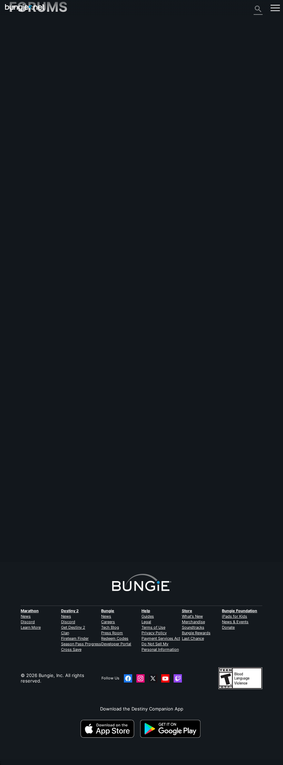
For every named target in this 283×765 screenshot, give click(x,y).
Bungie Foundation (239, 610)
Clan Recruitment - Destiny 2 (44, 130)
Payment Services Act (161, 638)
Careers (108, 621)
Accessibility (26, 86)
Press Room (112, 632)
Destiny (24, 8)
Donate (228, 627)
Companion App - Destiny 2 (42, 124)
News (26, 616)
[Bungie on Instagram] (140, 678)
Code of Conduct (29, 159)
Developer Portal (116, 643)
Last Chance (193, 638)
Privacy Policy (154, 632)
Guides (148, 616)
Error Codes (26, 64)
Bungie (107, 610)
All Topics (23, 25)
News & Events (235, 621)
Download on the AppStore (109, 729)
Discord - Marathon (34, 152)
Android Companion (34, 102)
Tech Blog (110, 627)
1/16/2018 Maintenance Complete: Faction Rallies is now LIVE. (119, 407)
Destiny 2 (23, 30)
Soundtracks (193, 627)
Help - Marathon (30, 146)
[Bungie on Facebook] (128, 678)
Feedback (23, 36)
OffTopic (22, 141)
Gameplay (23, 53)
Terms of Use (153, 627)
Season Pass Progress (81, 643)
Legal (146, 621)
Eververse (24, 75)
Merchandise (193, 621)
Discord (28, 621)
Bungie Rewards (196, 632)
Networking (25, 69)
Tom (13, 526)
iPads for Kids (234, 616)
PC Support (25, 108)
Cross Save (71, 649)
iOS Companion (29, 97)
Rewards (22, 42)
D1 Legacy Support (33, 119)
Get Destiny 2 (73, 627)
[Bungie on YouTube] (165, 678)
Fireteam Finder (75, 638)
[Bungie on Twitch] (178, 678)
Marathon (30, 610)
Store (187, 610)
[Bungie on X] (153, 678)
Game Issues (26, 80)
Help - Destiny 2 (30, 58)
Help (146, 610)
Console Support (31, 113)
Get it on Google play (171, 729)
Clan (65, 632)
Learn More (31, 627)
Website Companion (34, 91)
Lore (17, 47)
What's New (192, 616)
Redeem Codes (114, 638)
